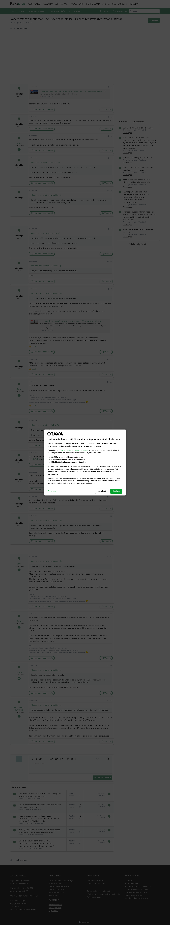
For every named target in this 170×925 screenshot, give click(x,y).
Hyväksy (116, 491)
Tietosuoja (52, 491)
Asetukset (102, 491)
